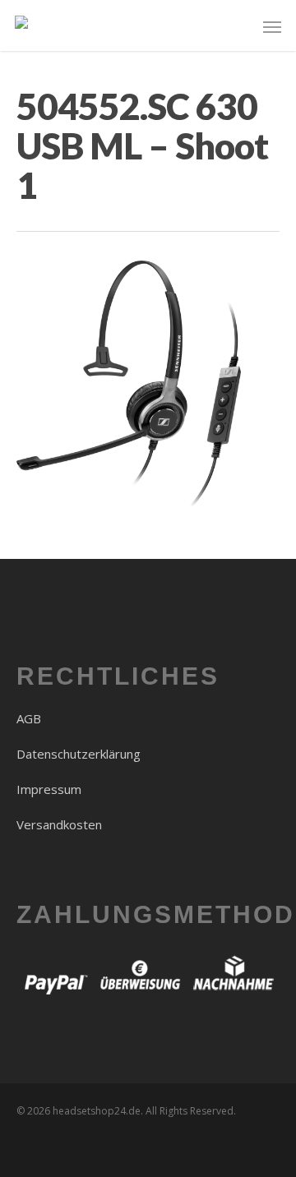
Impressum (48, 789)
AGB (28, 718)
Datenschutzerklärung (78, 753)
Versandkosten (59, 824)
